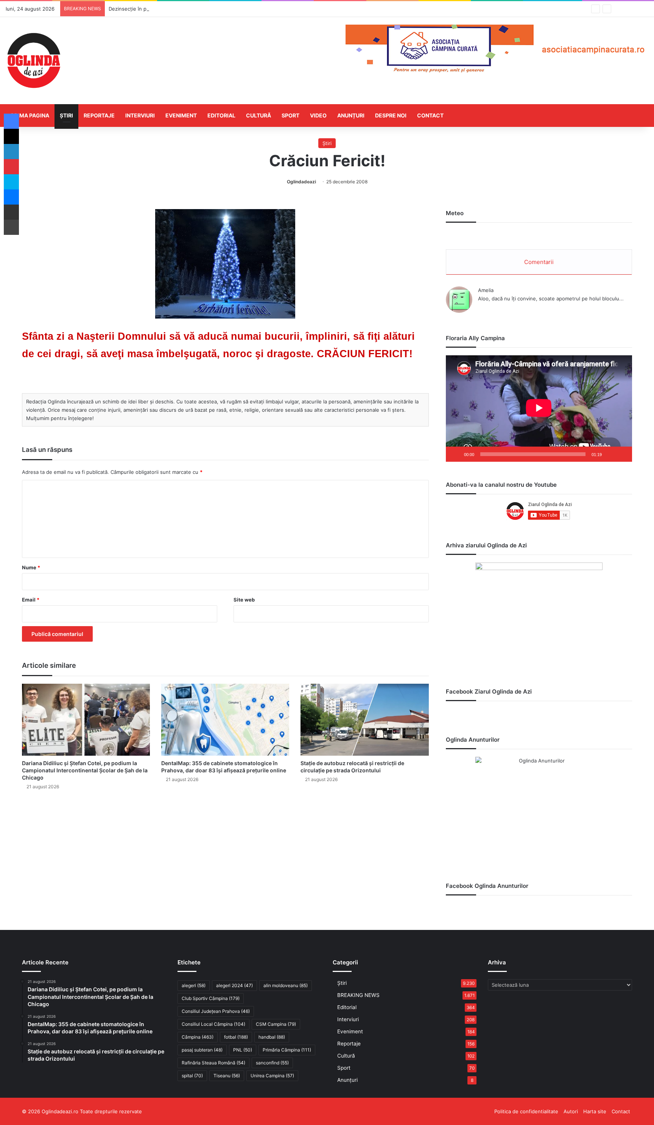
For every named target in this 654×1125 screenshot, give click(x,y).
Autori (571, 1111)
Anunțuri (350, 115)
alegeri (194, 985)
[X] (11, 136)
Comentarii (539, 262)
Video (318, 115)
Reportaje (99, 115)
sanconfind (272, 1063)
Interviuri (140, 115)
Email (30, 600)
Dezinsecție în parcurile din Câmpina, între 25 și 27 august (177, 9)
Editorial (221, 115)
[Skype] (11, 181)
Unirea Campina (272, 1075)
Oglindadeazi (301, 181)
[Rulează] (455, 454)
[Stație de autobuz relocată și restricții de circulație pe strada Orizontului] (364, 720)
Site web (244, 600)
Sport (290, 115)
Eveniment (181, 115)
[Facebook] (11, 121)
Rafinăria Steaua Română (213, 1063)
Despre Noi (390, 115)
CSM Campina (276, 1024)
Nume (31, 567)
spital (192, 1075)
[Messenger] (11, 197)
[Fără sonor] (610, 454)
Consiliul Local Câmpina (213, 1024)
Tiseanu (226, 1075)
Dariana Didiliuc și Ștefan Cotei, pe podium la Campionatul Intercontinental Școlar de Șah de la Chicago (85, 770)
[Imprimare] (11, 227)
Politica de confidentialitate (526, 1111)
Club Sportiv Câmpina (211, 998)
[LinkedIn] (11, 151)
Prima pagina (30, 115)
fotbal (236, 1037)
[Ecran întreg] (622, 454)
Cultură (258, 115)
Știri (66, 115)
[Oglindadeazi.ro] (34, 60)
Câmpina (197, 1037)
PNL (242, 1050)
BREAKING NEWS (358, 995)
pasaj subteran (202, 1050)
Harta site (594, 1111)
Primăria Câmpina (287, 1050)
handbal (271, 1037)
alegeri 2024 (234, 985)
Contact (430, 115)
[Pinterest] (11, 166)
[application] (539, 408)
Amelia (486, 290)
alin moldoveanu (285, 985)
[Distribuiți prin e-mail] (11, 212)
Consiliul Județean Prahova (216, 1011)
